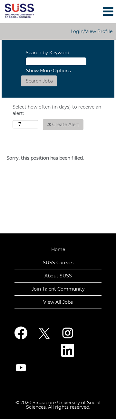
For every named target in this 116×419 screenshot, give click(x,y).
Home (58, 249)
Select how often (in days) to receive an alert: (57, 110)
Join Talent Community (58, 289)
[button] (96, 11)
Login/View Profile (91, 31)
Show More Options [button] (48, 71)
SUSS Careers (58, 263)
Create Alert (65, 124)
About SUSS (58, 276)
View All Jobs (58, 302)
